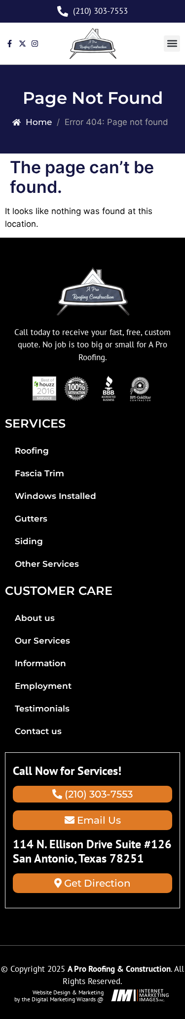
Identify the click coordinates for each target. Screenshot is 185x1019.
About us (35, 618)
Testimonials (42, 708)
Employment (43, 686)
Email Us (97, 820)
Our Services (42, 641)
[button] (172, 43)
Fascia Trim (39, 473)
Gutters (31, 519)
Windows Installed (55, 496)
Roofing (32, 451)
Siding (29, 541)
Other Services (47, 564)
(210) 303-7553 (97, 794)
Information (40, 663)
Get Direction (96, 883)
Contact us (38, 731)
